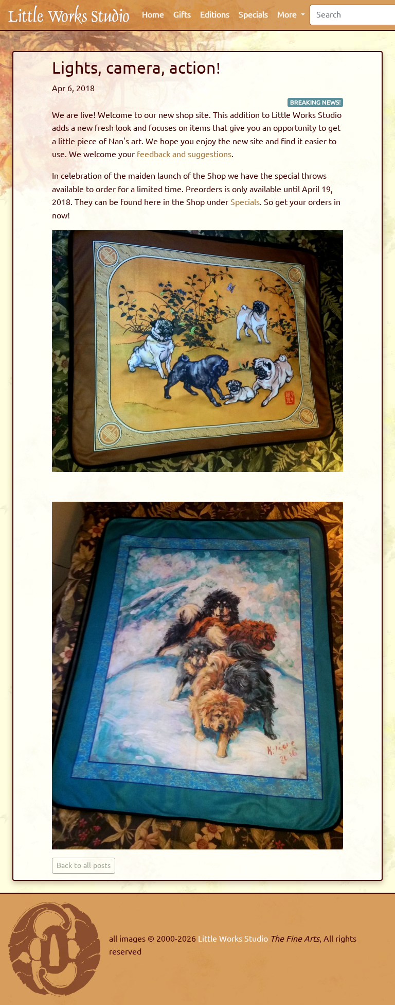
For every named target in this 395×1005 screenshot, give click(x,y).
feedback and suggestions (184, 154)
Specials (253, 14)
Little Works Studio (234, 938)
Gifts (182, 14)
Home (153, 14)
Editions (214, 14)
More (288, 14)
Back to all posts (84, 866)
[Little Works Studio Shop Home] (68, 14)
